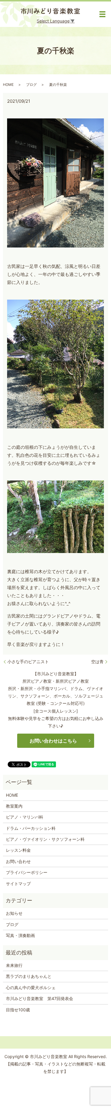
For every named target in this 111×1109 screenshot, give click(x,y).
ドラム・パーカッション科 (31, 828)
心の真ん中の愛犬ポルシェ (31, 987)
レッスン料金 (18, 850)
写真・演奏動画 (20, 935)
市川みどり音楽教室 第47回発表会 (39, 998)
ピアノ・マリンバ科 (24, 816)
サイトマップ (18, 883)
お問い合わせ (18, 861)
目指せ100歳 (18, 1009)
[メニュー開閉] (102, 14)
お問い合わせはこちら (53, 741)
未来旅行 (14, 965)
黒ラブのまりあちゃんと (29, 976)
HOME (8, 84)
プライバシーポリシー (26, 872)
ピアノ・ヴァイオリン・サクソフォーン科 (45, 839)
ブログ (31, 84)
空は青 (97, 661)
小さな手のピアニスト (28, 661)
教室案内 (14, 806)
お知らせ (14, 913)
